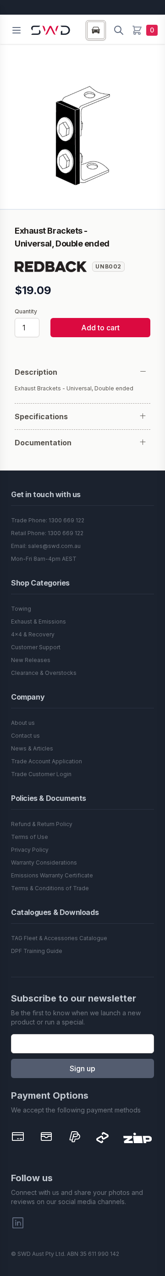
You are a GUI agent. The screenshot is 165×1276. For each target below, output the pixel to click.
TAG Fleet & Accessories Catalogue (59, 938)
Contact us (25, 735)
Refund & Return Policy (41, 824)
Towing (21, 608)
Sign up (82, 1068)
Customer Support (35, 647)
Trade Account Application (46, 761)
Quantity (26, 311)
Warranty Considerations (44, 862)
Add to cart (100, 327)
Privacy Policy (30, 849)
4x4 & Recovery (33, 634)
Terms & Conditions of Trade (50, 888)
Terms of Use (29, 836)
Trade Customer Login (41, 774)
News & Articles (32, 748)
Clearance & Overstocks (44, 672)
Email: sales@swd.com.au (46, 545)
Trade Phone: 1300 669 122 (47, 520)
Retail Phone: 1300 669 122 (47, 533)
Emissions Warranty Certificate (52, 875)
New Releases (30, 660)
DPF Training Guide (36, 950)
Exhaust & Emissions (38, 621)
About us (23, 722)
